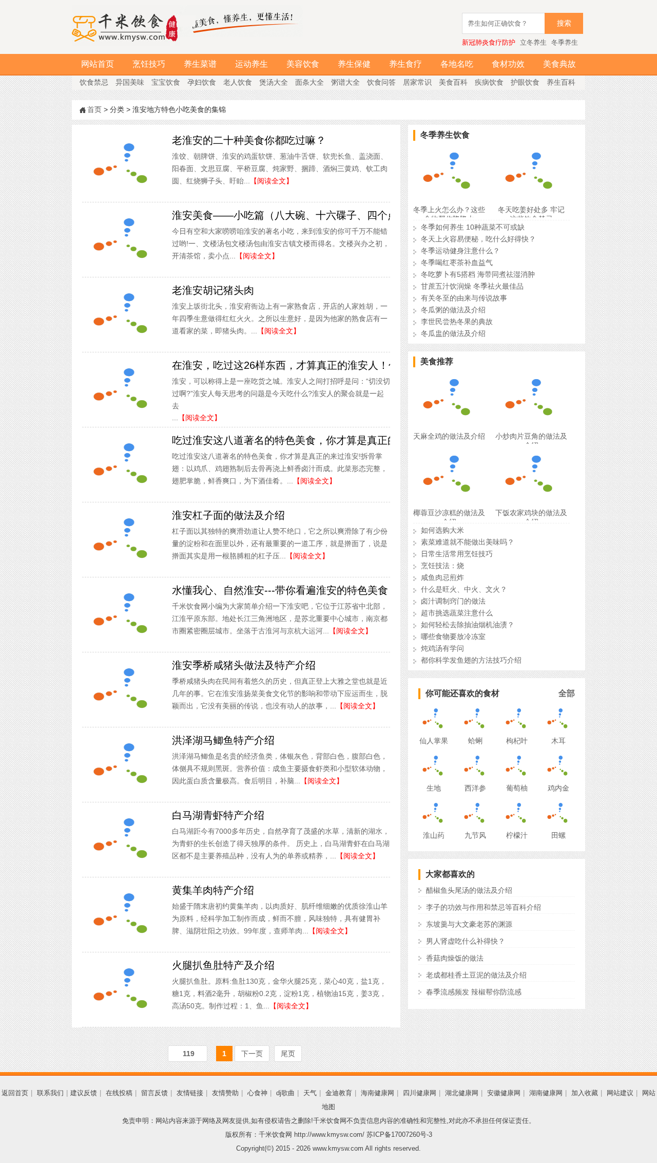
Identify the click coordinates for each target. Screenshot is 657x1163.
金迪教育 (338, 1093)
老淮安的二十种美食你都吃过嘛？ (249, 140)
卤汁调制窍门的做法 (453, 601)
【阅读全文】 (271, 181)
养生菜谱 (200, 64)
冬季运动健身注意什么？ (460, 251)
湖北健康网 (461, 1093)
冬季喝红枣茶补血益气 (457, 262)
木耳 (558, 741)
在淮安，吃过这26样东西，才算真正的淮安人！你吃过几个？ (311, 365)
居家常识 (417, 82)
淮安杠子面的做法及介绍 (228, 515)
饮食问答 (381, 82)
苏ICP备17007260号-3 (399, 1134)
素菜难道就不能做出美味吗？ (467, 542)
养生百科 (561, 82)
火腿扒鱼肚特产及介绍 (223, 965)
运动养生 (251, 64)
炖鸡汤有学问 (442, 648)
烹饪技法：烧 (442, 565)
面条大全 (309, 82)
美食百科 (453, 82)
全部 (566, 693)
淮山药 (434, 835)
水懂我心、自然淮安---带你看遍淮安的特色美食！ (285, 590)
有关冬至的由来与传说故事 (464, 298)
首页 (94, 109)
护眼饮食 (525, 82)
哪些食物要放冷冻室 (453, 636)
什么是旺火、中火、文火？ (464, 589)
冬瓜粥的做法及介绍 (453, 310)
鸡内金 (558, 788)
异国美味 (129, 82)
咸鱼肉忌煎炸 (442, 577)
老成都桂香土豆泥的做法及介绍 (476, 975)
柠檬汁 (517, 835)
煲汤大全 (273, 82)
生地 (434, 788)
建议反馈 (83, 1093)
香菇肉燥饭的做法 (455, 958)
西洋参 (475, 788)
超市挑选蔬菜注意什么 (457, 613)
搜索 (564, 23)
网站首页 (97, 64)
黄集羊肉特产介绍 (213, 890)
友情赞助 (225, 1093)
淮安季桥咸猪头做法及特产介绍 (244, 665)
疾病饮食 (489, 82)
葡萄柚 (517, 788)
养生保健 (354, 64)
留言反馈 (154, 1093)
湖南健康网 (546, 1093)
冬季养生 (564, 42)
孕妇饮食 (201, 82)
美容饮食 (302, 64)
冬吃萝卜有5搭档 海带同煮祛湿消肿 (478, 274)
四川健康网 (419, 1093)
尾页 (288, 1053)
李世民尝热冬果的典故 (457, 321)
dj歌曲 (285, 1093)
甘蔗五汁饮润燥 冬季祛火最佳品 (472, 286)
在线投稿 (119, 1093)
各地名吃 (456, 64)
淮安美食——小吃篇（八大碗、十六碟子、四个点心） (295, 215)
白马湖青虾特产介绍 (218, 815)
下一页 (252, 1053)
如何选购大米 (442, 530)
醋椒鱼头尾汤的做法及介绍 (469, 890)
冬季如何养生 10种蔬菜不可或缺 (473, 227)
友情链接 (190, 1093)
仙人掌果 (433, 741)
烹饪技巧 (148, 64)
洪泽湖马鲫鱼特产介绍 (223, 740)
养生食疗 (405, 64)
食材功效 (508, 64)
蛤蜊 (475, 741)
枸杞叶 (517, 741)
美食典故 (559, 64)
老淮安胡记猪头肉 (213, 290)
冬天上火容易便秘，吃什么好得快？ (478, 239)
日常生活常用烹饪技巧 (457, 554)
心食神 (257, 1093)
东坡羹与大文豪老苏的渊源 (469, 924)
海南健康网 (377, 1093)
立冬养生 (533, 42)
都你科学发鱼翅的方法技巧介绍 (471, 660)
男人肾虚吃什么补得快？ (465, 941)
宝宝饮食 (165, 82)
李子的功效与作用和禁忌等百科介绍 (483, 907)
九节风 (475, 835)
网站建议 (620, 1093)
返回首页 (15, 1093)
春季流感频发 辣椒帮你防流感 (473, 992)
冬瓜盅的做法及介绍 (453, 333)
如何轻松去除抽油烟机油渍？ (467, 625)
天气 (310, 1093)
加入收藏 (584, 1093)
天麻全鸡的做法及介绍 (449, 436)
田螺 (558, 835)
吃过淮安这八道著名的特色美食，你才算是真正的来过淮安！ (310, 440)
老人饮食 (237, 82)
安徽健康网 (503, 1093)
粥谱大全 (345, 82)
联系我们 (50, 1093)
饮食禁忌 (94, 82)
